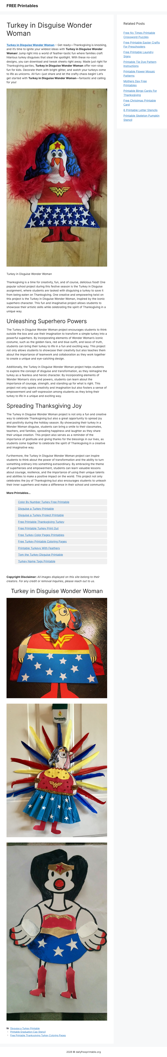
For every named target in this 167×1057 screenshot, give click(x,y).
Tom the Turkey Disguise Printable (40, 554)
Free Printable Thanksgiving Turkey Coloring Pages (38, 1035)
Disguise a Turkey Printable (36, 508)
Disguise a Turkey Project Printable (41, 515)
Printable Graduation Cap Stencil (28, 1031)
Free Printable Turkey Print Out (38, 528)
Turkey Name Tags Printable (36, 561)
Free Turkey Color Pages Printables (41, 535)
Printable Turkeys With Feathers (39, 548)
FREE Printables (22, 5)
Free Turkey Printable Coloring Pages (42, 541)
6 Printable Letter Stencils (140, 110)
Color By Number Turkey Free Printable (43, 502)
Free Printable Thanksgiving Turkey (41, 521)
